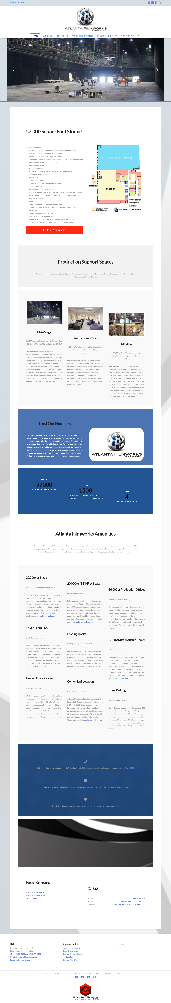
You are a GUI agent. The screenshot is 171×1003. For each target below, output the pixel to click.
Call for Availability (54, 229)
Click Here (95, 806)
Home (48, 974)
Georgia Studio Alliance (72, 954)
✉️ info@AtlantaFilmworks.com (23, 957)
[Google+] (152, 2)
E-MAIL (23, 2)
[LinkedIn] (156, 2)
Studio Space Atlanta (35, 892)
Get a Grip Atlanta (70, 951)
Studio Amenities (104, 974)
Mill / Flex (69, 974)
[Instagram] (159, 2)
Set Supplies (67, 957)
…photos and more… (48, 616)
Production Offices (85, 974)
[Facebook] (149, 2)
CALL (18, 2)
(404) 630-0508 (128, 768)
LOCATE (13, 2)
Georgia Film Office (70, 960)
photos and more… (54, 717)
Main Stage (57, 974)
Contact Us (119, 974)
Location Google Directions (21, 960)
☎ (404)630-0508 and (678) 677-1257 (25, 954)
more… (111, 628)
